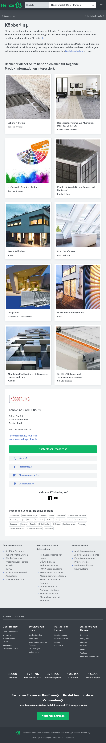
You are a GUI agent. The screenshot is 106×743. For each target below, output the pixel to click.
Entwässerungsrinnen (85, 558)
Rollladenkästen (80, 520)
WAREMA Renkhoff (15, 580)
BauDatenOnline (61, 639)
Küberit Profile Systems (18, 555)
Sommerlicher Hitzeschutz (77, 516)
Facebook (84, 635)
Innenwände (39, 520)
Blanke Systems (14, 558)
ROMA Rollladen (16, 251)
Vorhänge (81, 524)
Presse (5, 642)
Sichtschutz (61, 516)
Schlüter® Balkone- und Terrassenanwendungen (69, 375)
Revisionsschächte (83, 566)
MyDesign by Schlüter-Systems (23, 187)
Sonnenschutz (14, 516)
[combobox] (72, 5)
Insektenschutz (67, 520)
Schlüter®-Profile (16, 123)
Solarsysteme (81, 569)
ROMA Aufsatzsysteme (51, 573)
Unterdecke (49, 528)
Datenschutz (58, 737)
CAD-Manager (34, 649)
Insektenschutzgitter (17, 528)
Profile (51, 516)
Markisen (50, 520)
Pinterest (84, 642)
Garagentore (14, 524)
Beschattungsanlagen (17, 520)
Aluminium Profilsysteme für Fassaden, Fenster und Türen (28, 375)
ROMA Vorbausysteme (51, 569)
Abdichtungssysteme (85, 551)
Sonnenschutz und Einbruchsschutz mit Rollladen (50, 597)
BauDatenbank (60, 635)
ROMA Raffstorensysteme (70, 313)
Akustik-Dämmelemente (86, 555)
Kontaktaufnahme (74, 51)
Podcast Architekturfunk (90, 657)
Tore (57, 520)
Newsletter (33, 639)
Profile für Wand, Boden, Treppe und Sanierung (76, 188)
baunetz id (58, 646)
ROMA (9, 569)
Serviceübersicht (36, 635)
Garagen (24, 524)
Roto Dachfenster (66, 251)
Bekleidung (56, 524)
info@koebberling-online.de (23, 436)
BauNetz (57, 642)
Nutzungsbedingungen (41, 737)
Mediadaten (8, 645)
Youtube (83, 653)
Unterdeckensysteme (34, 528)
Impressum (69, 737)
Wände (29, 520)
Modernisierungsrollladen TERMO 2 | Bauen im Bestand (53, 579)
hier (43, 38)
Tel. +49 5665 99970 (20, 430)
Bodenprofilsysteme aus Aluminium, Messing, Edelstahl (75, 124)
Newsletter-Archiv (10, 649)
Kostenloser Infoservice (53, 449)
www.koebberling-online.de (23, 439)
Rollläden (43, 516)
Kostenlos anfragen (53, 716)
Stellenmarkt (34, 652)
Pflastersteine (81, 562)
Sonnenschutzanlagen (29, 516)
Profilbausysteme (69, 524)
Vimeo (82, 649)
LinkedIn (84, 646)
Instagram (84, 639)
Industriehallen (44, 524)
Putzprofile (13, 313)
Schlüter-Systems (15, 551)
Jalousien (33, 524)
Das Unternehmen (10, 632)
